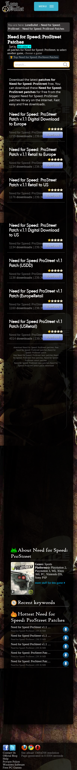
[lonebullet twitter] (13, 749)
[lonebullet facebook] (6, 749)
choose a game (33, 53)
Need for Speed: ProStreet (26, 132)
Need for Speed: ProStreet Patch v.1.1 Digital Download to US (34, 230)
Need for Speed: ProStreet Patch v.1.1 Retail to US (41, 661)
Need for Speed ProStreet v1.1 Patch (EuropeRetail (41, 635)
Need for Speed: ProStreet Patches (43, 28)
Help (6, 758)
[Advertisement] (42, 212)
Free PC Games (12, 767)
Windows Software (14, 764)
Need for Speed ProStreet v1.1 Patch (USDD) (38, 644)
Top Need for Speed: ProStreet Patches (35, 57)
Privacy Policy (11, 761)
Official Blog (10, 755)
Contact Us (9, 752)
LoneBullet (31, 25)
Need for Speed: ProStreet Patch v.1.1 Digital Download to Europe (34, 119)
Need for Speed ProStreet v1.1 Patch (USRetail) (39, 627)
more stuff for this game (49, 582)
